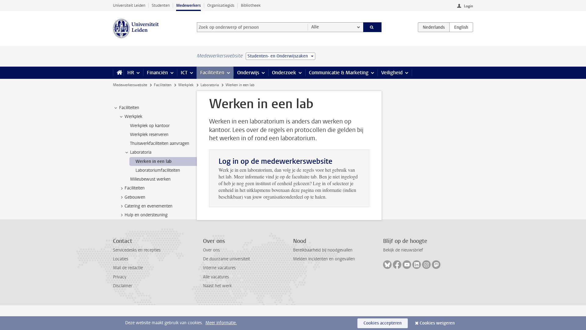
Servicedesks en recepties (137, 250)
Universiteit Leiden (129, 5)
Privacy (119, 277)
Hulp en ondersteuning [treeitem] (146, 215)
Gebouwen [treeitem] (135, 197)
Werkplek (186, 84)
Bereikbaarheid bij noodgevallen (323, 250)
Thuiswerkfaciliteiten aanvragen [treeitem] (159, 143)
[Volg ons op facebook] (397, 264)
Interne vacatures (219, 268)
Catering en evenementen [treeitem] (148, 206)
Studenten (161, 5)
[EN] (461, 27)
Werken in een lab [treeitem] (154, 161)
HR (130, 72)
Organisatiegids (220, 5)
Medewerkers (188, 5)
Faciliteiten (212, 72)
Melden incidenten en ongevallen (324, 259)
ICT (184, 72)
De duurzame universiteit (226, 259)
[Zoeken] (372, 27)
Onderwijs (248, 72)
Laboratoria (210, 84)
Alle (315, 27)
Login (468, 6)
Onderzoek (284, 72)
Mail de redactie (128, 268)
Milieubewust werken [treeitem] (150, 179)
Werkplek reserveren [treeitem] (149, 135)
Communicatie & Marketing (338, 72)
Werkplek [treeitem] (133, 116)
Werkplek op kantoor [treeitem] (150, 126)
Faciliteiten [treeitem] (129, 108)
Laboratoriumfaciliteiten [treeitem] (158, 170)
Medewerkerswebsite (130, 84)
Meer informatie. (221, 323)
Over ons (211, 250)
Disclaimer (122, 286)
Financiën (157, 72)
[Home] (118, 73)
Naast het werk (217, 286)
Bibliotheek (251, 5)
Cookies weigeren (437, 323)
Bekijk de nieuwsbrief (403, 250)
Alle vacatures (216, 277)
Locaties (120, 259)
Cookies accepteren (383, 323)
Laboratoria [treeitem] (140, 152)
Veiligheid (392, 72)
